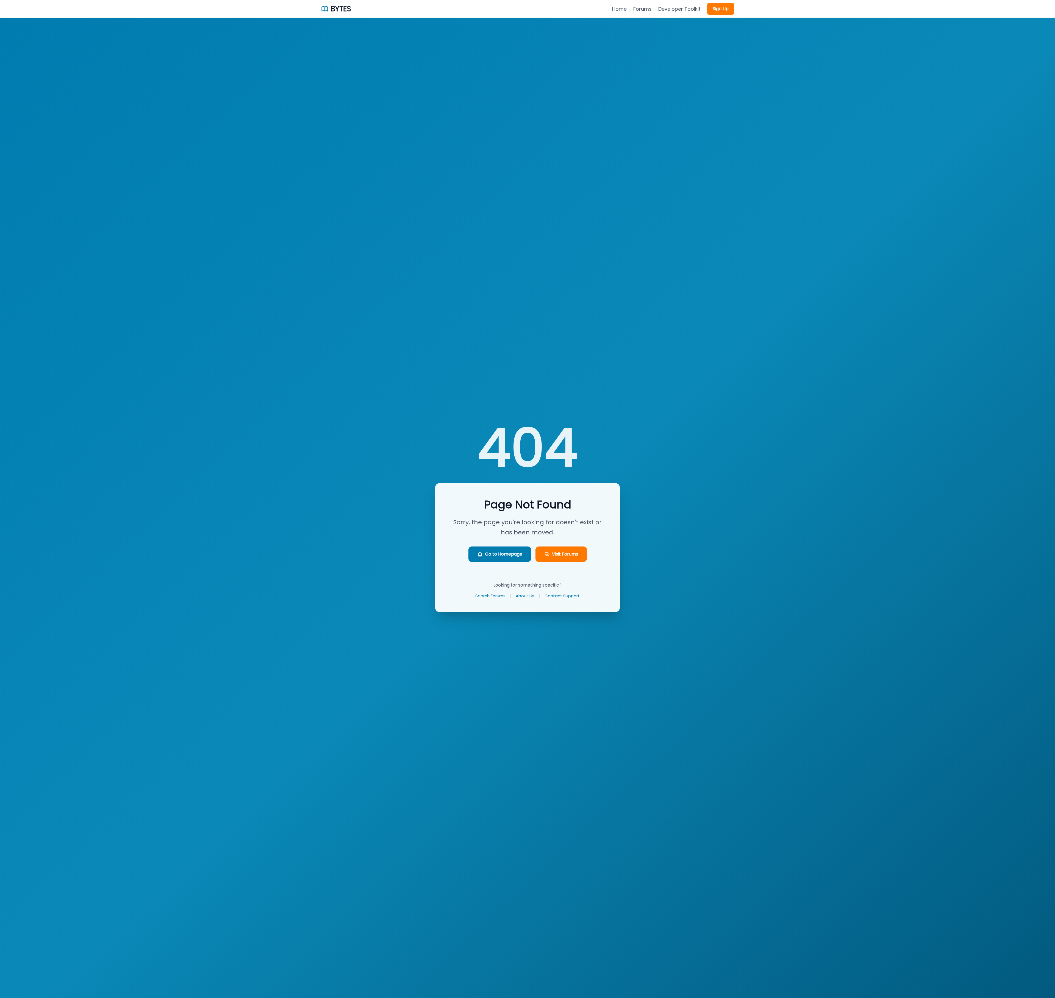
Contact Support (562, 596)
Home (619, 8)
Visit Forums (565, 554)
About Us (525, 596)
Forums (642, 8)
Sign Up (721, 8)
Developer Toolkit (679, 8)
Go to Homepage (503, 554)
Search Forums (490, 596)
